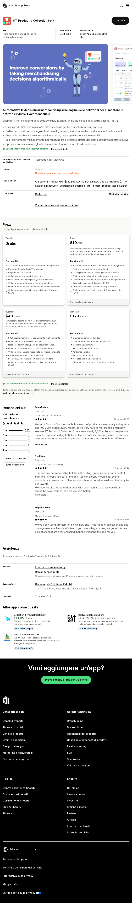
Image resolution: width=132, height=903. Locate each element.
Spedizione (74, 759)
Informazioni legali (78, 826)
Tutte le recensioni (15, 464)
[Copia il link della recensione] (49, 407)
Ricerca (7, 813)
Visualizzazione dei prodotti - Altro (56, 205)
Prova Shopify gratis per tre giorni (66, 679)
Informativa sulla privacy (50, 567)
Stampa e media (77, 806)
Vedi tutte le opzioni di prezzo (18, 393)
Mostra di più (41, 444)
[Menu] (127, 5)
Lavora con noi (76, 794)
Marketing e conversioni (18, 752)
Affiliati (71, 819)
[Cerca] (121, 5)
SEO (69, 752)
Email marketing (76, 746)
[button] (34, 622)
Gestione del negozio (16, 759)
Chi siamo (73, 787)
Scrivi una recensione (16, 458)
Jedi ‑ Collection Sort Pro (27, 634)
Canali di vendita (13, 720)
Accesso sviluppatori (16, 859)
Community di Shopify (16, 800)
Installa (120, 20)
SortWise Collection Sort (91, 615)
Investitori (73, 800)
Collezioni (41, 194)
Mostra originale (59, 149)
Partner (71, 813)
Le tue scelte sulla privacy (19, 892)
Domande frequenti (47, 571)
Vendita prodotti (13, 733)
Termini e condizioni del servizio (22, 867)
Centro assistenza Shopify (19, 787)
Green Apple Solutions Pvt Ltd (53, 584)
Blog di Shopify (12, 806)
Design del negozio (14, 746)
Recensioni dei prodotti (81, 733)
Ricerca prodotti (13, 727)
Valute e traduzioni (78, 765)
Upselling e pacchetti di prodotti (87, 739)
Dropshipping (75, 720)
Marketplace (75, 727)
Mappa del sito (12, 884)
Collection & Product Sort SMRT (30, 615)
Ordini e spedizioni (14, 739)
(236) (69, 34)
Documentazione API (15, 794)
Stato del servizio (78, 832)
